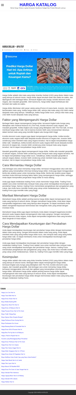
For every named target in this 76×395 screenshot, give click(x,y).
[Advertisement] (38, 27)
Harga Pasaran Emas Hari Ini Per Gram (12, 311)
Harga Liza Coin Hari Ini (8, 292)
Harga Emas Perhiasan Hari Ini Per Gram (13, 342)
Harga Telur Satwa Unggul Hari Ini (11, 348)
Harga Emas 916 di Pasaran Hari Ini (11, 329)
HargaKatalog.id (8, 49)
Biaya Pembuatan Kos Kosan (9, 323)
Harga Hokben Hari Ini (7, 382)
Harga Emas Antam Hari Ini (9, 298)
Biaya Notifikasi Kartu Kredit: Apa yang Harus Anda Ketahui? (18, 357)
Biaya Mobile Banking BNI (8, 302)
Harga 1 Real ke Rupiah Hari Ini (10, 335)
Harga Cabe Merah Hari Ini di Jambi (11, 360)
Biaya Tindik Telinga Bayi (8, 314)
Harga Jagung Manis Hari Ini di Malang (12, 375)
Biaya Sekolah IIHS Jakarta (9, 379)
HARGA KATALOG (38, 4)
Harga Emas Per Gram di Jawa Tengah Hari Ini (14, 369)
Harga (27, 49)
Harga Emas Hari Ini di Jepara (10, 345)
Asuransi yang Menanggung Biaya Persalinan (14, 338)
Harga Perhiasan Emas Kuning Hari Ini (12, 320)
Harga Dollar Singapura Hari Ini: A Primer (13, 351)
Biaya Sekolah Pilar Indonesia (10, 372)
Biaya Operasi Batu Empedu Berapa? (12, 317)
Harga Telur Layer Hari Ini (8, 363)
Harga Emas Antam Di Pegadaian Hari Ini (13, 354)
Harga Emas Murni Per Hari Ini (10, 305)
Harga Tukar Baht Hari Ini (8, 295)
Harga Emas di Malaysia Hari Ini (10, 308)
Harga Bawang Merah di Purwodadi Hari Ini (13, 326)
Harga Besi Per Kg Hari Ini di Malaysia (12, 332)
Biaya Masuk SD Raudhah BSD (10, 366)
